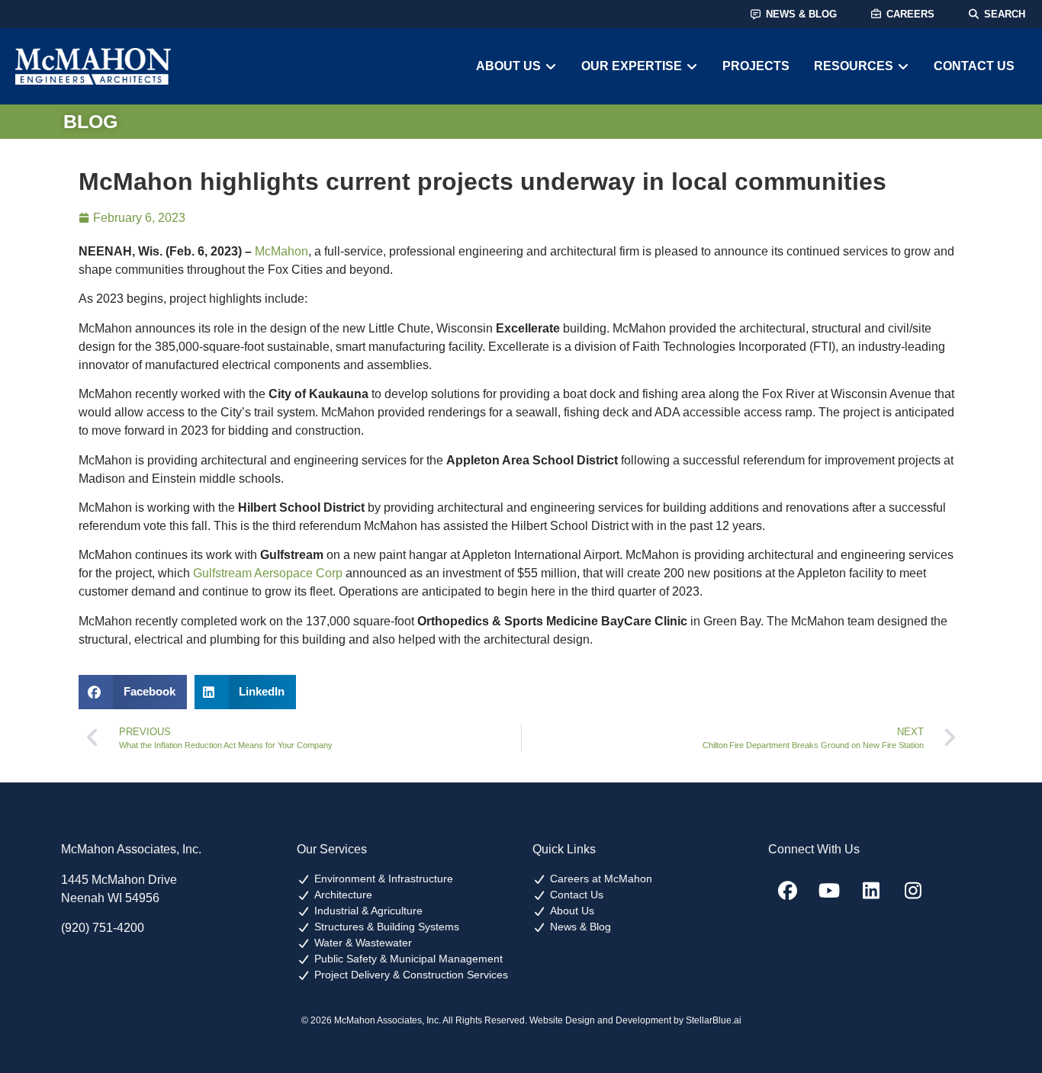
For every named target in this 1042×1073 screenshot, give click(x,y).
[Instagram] (913, 890)
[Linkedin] (871, 890)
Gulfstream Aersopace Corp (268, 573)
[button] (133, 692)
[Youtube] (829, 890)
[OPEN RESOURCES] (903, 66)
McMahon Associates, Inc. (131, 849)
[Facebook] (787, 890)
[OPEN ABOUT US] (551, 66)
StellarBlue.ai (713, 1020)
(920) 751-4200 (102, 927)
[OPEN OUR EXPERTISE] (692, 66)
